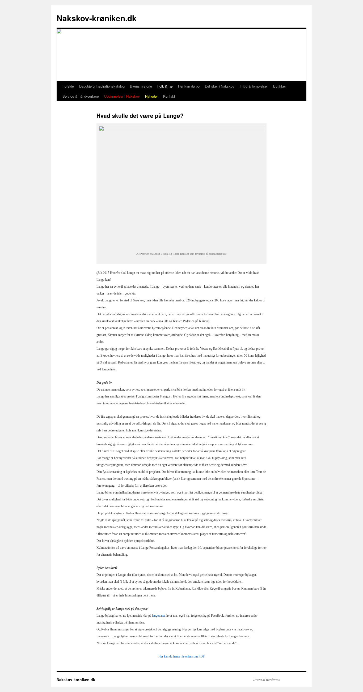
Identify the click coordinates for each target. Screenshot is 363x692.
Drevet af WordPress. (267, 679)
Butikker (279, 86)
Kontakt (169, 96)
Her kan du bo (189, 86)
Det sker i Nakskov (219, 86)
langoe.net (158, 615)
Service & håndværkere (80, 96)
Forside (68, 86)
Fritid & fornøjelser (254, 86)
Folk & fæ (165, 86)
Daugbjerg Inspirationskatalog (102, 86)
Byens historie (141, 86)
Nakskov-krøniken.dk (97, 18)
